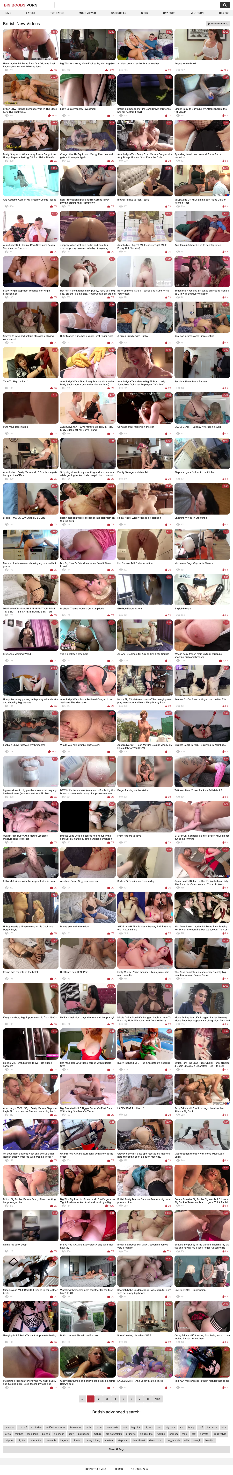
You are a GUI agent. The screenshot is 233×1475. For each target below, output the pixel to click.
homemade (112, 1427)
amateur (109, 1440)
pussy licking (93, 1440)
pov (159, 1427)
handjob (209, 1440)
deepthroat (139, 1440)
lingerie (64, 1440)
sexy (71, 1433)
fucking (161, 1433)
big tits (21, 1440)
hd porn (9, 1440)
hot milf (23, 1427)
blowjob (77, 1440)
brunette (131, 1433)
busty (191, 1427)
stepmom (123, 1440)
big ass (149, 1427)
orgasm (173, 1433)
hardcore (212, 1427)
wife (186, 1440)
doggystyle (220, 1433)
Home (7, 12)
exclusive (36, 1427)
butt (124, 1427)
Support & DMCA (95, 1468)
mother (19, 1433)
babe (98, 1427)
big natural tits (114, 1433)
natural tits (35, 1440)
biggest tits (146, 1433)
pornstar (204, 1433)
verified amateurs (55, 1427)
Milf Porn (197, 12)
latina (8, 1433)
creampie (51, 1440)
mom (184, 1433)
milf (201, 1427)
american (59, 1433)
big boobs (83, 1433)
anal (181, 1427)
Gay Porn (169, 12)
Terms (119, 1468)
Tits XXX (224, 12)
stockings (32, 1433)
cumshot (9, 1427)
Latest (30, 12)
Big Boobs (20, 5)
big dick (135, 1427)
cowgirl (197, 1440)
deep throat (155, 1440)
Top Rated (57, 12)
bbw (223, 1427)
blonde (46, 1433)
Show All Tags (116, 1449)
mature (97, 1433)
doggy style (173, 1440)
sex (194, 1433)
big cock (170, 1427)
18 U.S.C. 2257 (139, 1468)
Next (157, 1398)
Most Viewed (87, 12)
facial (88, 1427)
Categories (118, 12)
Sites (144, 12)
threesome (75, 1427)
